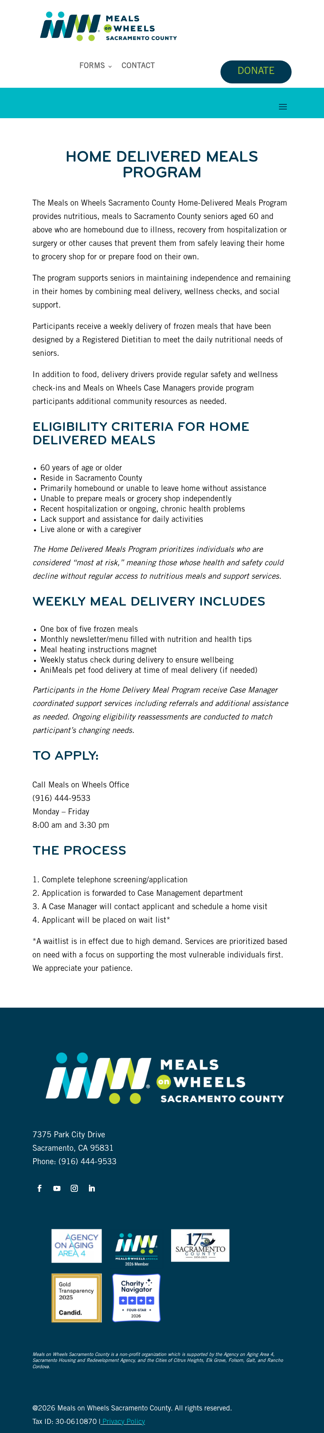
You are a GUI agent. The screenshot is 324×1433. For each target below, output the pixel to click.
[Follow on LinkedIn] (92, 1188)
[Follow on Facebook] (39, 1188)
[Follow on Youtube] (57, 1188)
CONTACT (138, 67)
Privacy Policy (122, 1422)
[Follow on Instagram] (74, 1188)
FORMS (92, 67)
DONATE (256, 72)
